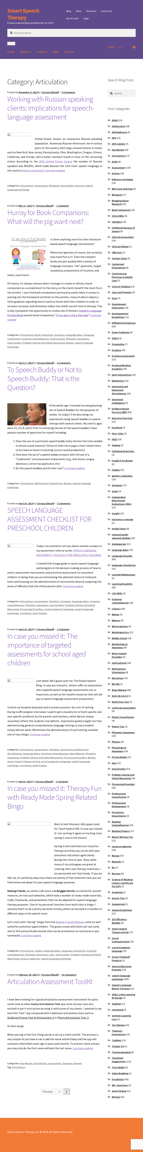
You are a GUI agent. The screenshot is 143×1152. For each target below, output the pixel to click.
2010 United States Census (55, 161)
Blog (68, 11)
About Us (25, 51)
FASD (114, 439)
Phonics (116, 741)
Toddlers (116, 1040)
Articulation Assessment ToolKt (49, 981)
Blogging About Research (120, 202)
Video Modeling (120, 1073)
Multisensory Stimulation (48, 483)
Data (114, 298)
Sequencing (118, 904)
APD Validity (118, 143)
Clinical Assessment (123, 237)
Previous (48, 1091)
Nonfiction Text (120, 701)
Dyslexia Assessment (123, 355)
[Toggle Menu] (11, 43)
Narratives (117, 678)
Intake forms (119, 528)
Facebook (117, 427)
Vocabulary (118, 1079)
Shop (78, 11)
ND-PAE (116, 684)
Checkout (91, 11)
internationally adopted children (121, 536)
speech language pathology (56, 958)
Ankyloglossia (119, 132)
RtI (113, 867)
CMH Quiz (117, 252)
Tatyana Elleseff (50, 92)
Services (69, 51)
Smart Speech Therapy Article (23, 761)
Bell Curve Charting (122, 188)
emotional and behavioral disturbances (120, 390)
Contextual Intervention (118, 266)
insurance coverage (122, 519)
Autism (116, 173)
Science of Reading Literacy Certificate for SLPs (122, 883)
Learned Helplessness (123, 574)
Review (69, 342)
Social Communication (120, 940)
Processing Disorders (31, 609)
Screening (117, 892)
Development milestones (119, 306)
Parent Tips (118, 726)
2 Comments (64, 503)
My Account (72, 18)
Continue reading (54, 170)
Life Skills (117, 593)
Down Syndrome (120, 332)
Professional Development (119, 804)
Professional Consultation (119, 795)
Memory (116, 620)
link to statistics (33, 170)
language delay (74, 335)
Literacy (116, 608)
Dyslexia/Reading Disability (121, 367)
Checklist (54, 601)
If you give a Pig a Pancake (72, 315)
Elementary (118, 380)
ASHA (115, 161)
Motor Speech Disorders (119, 655)
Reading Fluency (121, 831)
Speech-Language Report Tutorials (121, 986)
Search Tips (118, 898)
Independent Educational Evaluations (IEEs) (121, 501)
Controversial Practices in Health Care (122, 277)
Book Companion (44, 335)
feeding (116, 445)
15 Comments (69, 974)
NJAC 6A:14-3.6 (120, 695)
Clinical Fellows (120, 246)
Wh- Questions (120, 1085)
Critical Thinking (121, 286)
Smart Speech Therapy (23, 14)
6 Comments (64, 362)
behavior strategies (122, 179)
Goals (115, 491)
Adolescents (118, 126)
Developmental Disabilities (120, 315)
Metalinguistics (120, 632)
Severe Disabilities (122, 910)
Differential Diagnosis (124, 322)
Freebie (38, 950)
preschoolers (67, 185)
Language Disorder (122, 555)
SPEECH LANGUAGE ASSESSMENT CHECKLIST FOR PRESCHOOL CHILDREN (49, 519)
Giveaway (59, 335)
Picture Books (119, 757)
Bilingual (54, 185)
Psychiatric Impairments (119, 814)
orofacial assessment (124, 707)
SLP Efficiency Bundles (119, 921)
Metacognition (120, 626)
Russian (79, 185)
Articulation (26, 185)
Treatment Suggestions (119, 1059)
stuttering (25, 613)
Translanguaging (121, 1052)
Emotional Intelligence (118, 401)
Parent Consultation (123, 717)
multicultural (57, 338)
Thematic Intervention (118, 1032)
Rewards (116, 861)
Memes (115, 614)
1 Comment (62, 205)
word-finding (39, 613)
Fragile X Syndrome (122, 460)
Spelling (116, 1003)
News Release (76, 753)
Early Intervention (121, 374)
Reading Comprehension (120, 823)
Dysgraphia (118, 344)
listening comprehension (35, 338)
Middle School (119, 638)
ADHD (115, 120)
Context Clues (119, 258)
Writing (116, 1097)
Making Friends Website (70, 922)
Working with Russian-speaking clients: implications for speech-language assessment (50, 107)
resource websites (30, 958)
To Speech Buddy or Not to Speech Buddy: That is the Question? (44, 378)
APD (114, 137)
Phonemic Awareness (77, 338)
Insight (116, 513)
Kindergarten (119, 544)
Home (11, 51)
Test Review (118, 1025)
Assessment (41, 185)
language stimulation (73, 950)
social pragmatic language (59, 609)
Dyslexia (116, 350)
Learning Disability (122, 583)
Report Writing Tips (122, 837)
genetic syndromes (122, 475)
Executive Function (122, 418)
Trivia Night (118, 1067)
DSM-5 (115, 338)
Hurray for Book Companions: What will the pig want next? (48, 217)
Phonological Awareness (119, 749)
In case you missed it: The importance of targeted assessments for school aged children (46, 649)
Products (42, 51)
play (52, 954)
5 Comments (68, 92)
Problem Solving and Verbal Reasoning (44, 342)
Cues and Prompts (122, 292)
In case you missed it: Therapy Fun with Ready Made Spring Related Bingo (54, 797)
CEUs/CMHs (118, 215)
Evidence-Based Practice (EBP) (120, 410)
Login (86, 18)
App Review (26, 1063)
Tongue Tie (118, 1046)
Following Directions (123, 451)
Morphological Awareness (119, 646)
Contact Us (106, 11)
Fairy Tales (117, 433)
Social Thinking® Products (121, 958)
